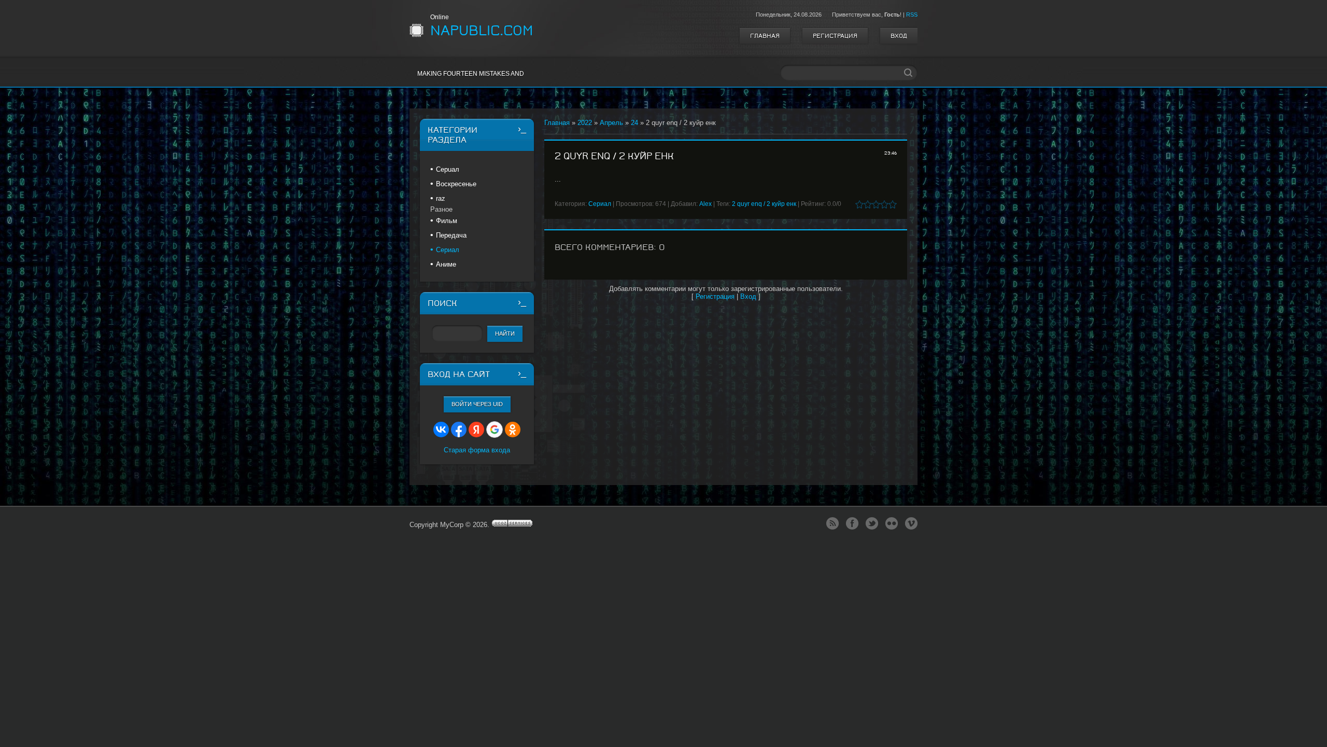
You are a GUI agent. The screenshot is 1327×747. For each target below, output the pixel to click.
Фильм (446, 221)
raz (440, 198)
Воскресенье (456, 184)
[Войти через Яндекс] (476, 429)
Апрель (611, 123)
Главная (765, 35)
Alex (705, 204)
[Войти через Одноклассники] (512, 429)
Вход (899, 35)
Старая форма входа (477, 450)
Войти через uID (477, 404)
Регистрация (835, 35)
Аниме (446, 264)
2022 (584, 123)
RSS (911, 14)
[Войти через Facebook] (459, 429)
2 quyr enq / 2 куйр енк (764, 204)
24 (634, 123)
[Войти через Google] (494, 429)
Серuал (447, 169)
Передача (451, 235)
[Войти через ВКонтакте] (441, 429)
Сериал (599, 204)
